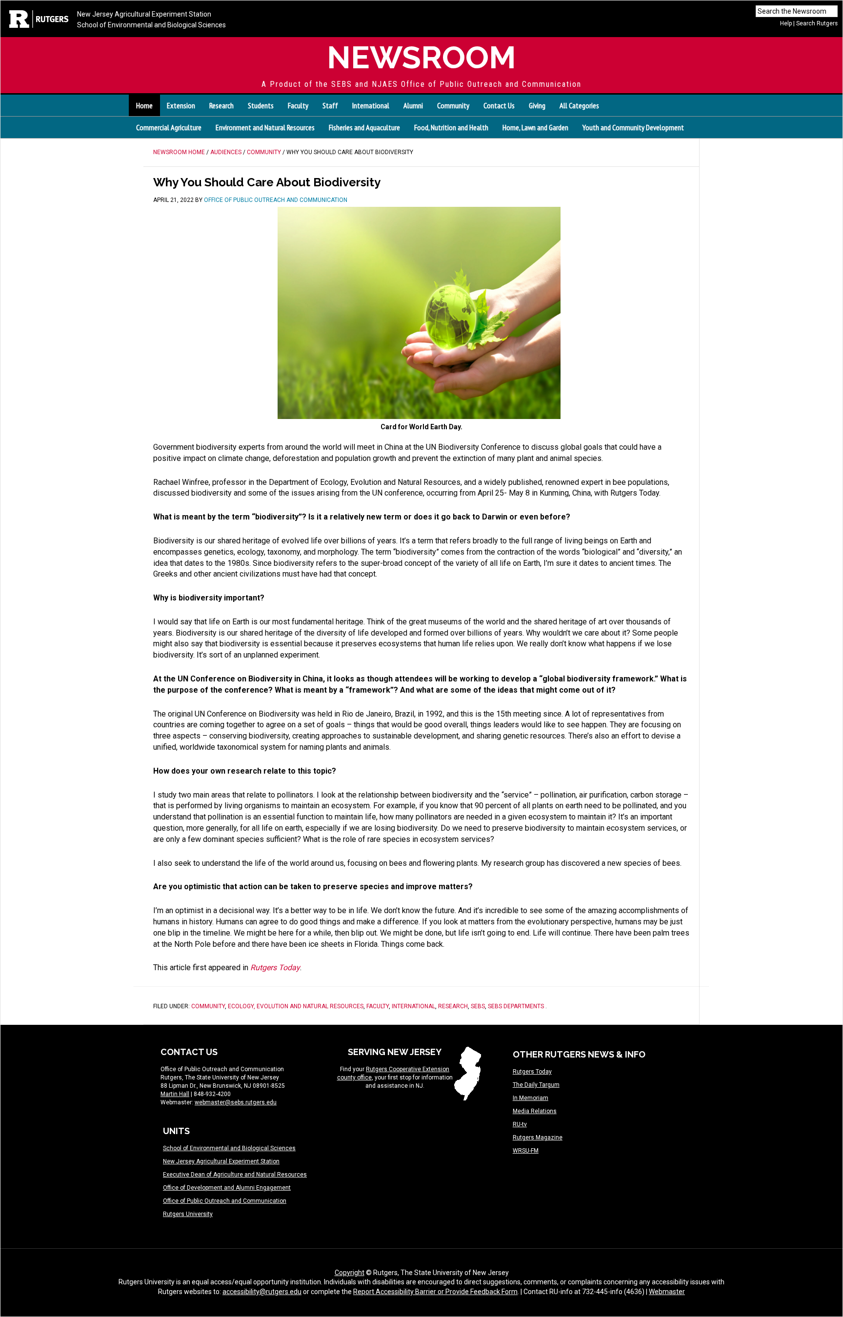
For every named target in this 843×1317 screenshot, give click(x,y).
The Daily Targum (536, 1084)
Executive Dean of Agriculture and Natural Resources (235, 1174)
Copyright (349, 1273)
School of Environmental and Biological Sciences (151, 25)
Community (208, 1006)
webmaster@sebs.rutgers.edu (236, 1102)
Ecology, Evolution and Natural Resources (295, 1006)
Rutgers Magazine (537, 1137)
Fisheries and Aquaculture (364, 127)
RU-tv (520, 1124)
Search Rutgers (817, 23)
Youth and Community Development (633, 127)
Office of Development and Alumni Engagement (227, 1187)
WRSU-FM (526, 1150)
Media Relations (535, 1111)
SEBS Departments (516, 1006)
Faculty (377, 1006)
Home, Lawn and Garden (535, 127)
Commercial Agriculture (168, 127)
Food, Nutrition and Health (451, 127)
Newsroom (421, 57)
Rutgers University (188, 1214)
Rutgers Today (532, 1071)
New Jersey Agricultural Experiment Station (144, 14)
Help (786, 23)
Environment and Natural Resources (265, 127)
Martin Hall (175, 1094)
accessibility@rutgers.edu (261, 1292)
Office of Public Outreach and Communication (224, 1200)
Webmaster (667, 1292)
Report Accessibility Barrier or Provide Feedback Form (435, 1292)
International (413, 1006)
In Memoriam (530, 1098)
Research (453, 1006)
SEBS (478, 1006)
